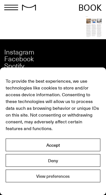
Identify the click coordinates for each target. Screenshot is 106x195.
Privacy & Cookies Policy (53, 188)
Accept (53, 145)
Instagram (19, 51)
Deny (53, 160)
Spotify (14, 65)
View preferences (53, 176)
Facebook (19, 58)
